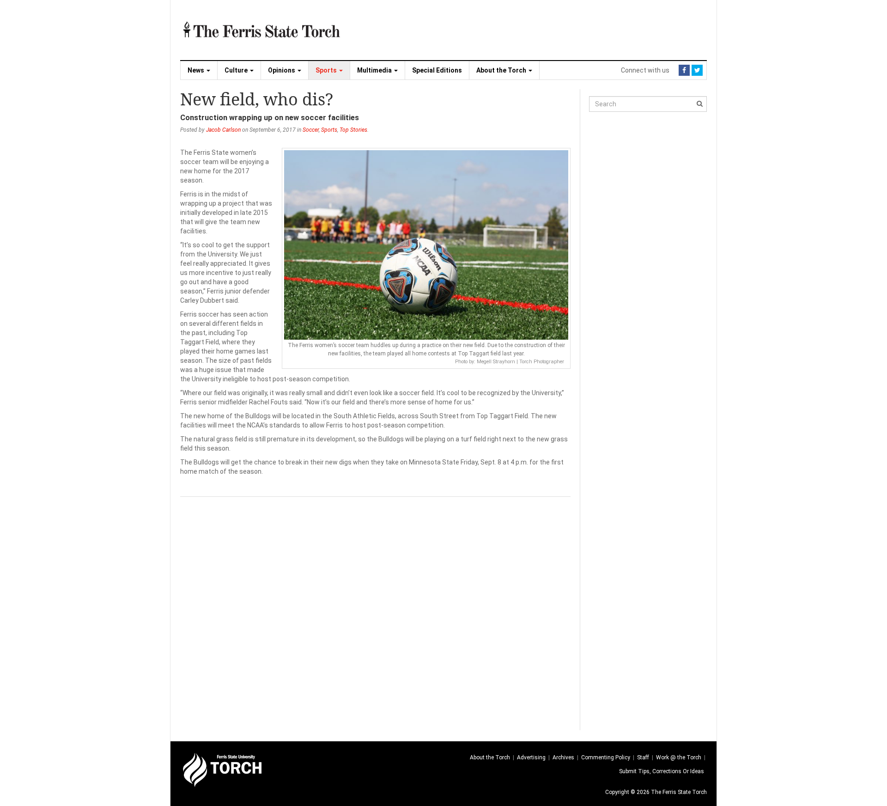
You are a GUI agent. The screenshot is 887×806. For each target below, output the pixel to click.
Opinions (282, 70)
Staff (643, 757)
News (197, 70)
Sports (327, 70)
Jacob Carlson (223, 130)
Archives (563, 757)
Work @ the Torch (678, 757)
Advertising (531, 757)
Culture (237, 70)
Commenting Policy (605, 757)
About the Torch (502, 70)
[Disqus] (375, 612)
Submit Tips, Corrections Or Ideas (661, 771)
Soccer (311, 130)
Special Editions (437, 70)
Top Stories (353, 130)
